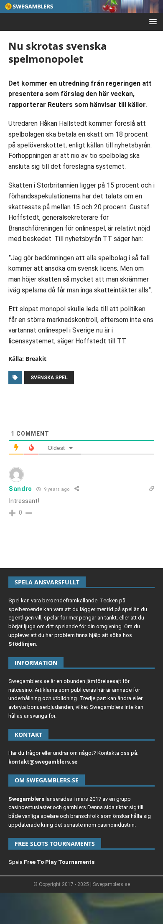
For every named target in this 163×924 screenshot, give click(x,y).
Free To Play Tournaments (59, 862)
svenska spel (49, 378)
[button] (151, 21)
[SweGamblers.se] (81, 8)
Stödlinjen (22, 644)
